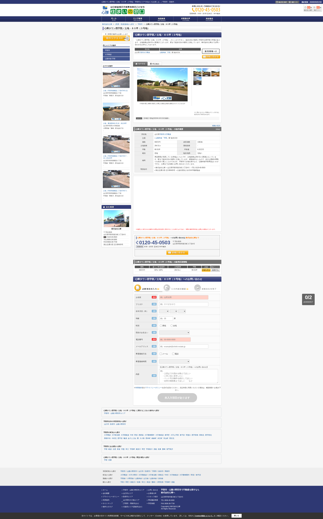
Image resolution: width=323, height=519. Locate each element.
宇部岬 (132, 449)
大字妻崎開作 (149, 435)
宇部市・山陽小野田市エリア (114, 413)
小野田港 (160, 482)
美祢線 (160, 478)
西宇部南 (195, 435)
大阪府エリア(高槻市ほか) (132, 507)
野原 (136, 435)
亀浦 (125, 438)
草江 (127, 449)
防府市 (112, 424)
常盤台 (188, 435)
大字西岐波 (125, 435)
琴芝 (143, 449)
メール (165, 354)
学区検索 (151, 503)
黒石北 (171, 438)
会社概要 (106, 493)
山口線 (145, 478)
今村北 (114, 438)
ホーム (105, 490)
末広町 (159, 438)
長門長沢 (169, 449)
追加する (215, 270)
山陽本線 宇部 (110, 59)
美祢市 (160, 471)
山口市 (106, 424)
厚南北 (201, 435)
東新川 (138, 449)
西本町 (148, 438)
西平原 (120, 438)
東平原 (182, 435)
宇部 (168, 52)
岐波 (110, 449)
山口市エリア (128, 493)
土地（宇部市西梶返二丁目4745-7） (115, 191)
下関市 (154, 471)
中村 (131, 435)
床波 (118, 449)
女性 (175, 326)
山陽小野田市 (121, 424)
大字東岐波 (159, 435)
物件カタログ (108, 507)
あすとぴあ (132, 438)
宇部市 (141, 52)
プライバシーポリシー (153, 388)
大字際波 (147, 52)
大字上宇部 (175, 435)
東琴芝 (167, 435)
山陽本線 (163, 52)
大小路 (142, 438)
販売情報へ (210, 51)
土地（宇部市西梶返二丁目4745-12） (116, 91)
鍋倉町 (154, 438)
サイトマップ (108, 503)
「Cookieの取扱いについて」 (204, 516)
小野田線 (130, 478)
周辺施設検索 (153, 500)
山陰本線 (153, 478)
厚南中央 (107, 438)
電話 (177, 354)
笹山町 (165, 438)
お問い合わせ (153, 490)
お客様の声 (152, 493)
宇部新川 (149, 449)
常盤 (123, 449)
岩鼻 (159, 449)
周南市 (167, 471)
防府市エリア (128, 497)
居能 (155, 449)
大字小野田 (133, 475)
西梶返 (141, 435)
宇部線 (122, 478)
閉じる (236, 516)
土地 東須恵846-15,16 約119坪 (115, 123)
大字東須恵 (116, 435)
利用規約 (139, 388)
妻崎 (163, 449)
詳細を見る (206, 270)
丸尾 (114, 449)
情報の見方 (216, 126)
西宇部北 (208, 435)
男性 (164, 326)
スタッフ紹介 (153, 497)
